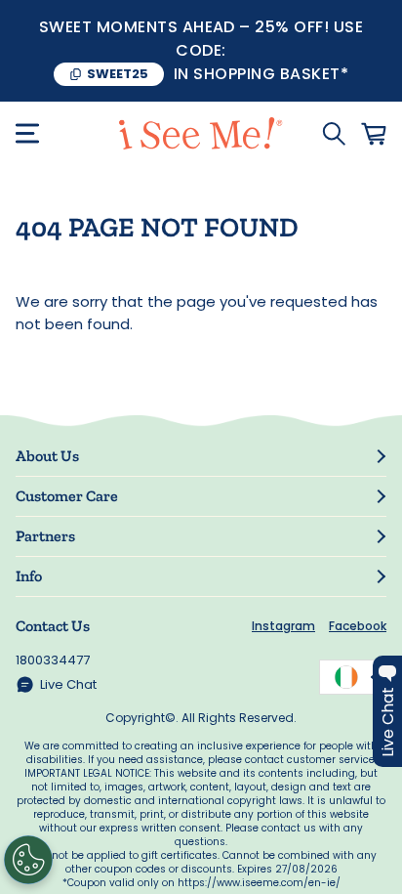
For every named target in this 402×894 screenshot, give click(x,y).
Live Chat (68, 684)
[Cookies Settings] (28, 859)
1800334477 (53, 660)
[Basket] (373, 134)
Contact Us (53, 626)
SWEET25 (117, 73)
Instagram (283, 625)
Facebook (357, 625)
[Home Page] (200, 133)
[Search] (333, 134)
